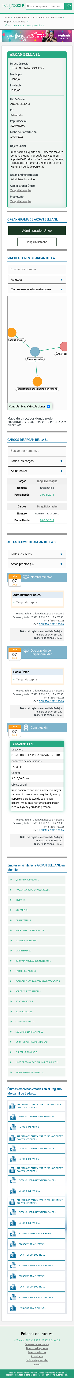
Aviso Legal (37, 1356)
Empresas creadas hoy (37, 1344)
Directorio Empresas (37, 1348)
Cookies (37, 1364)
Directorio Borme (37, 1352)
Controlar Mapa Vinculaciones (27, 406)
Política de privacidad (37, 1360)
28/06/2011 (47, 494)
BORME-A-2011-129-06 (51, 624)
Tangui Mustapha (20, 190)
